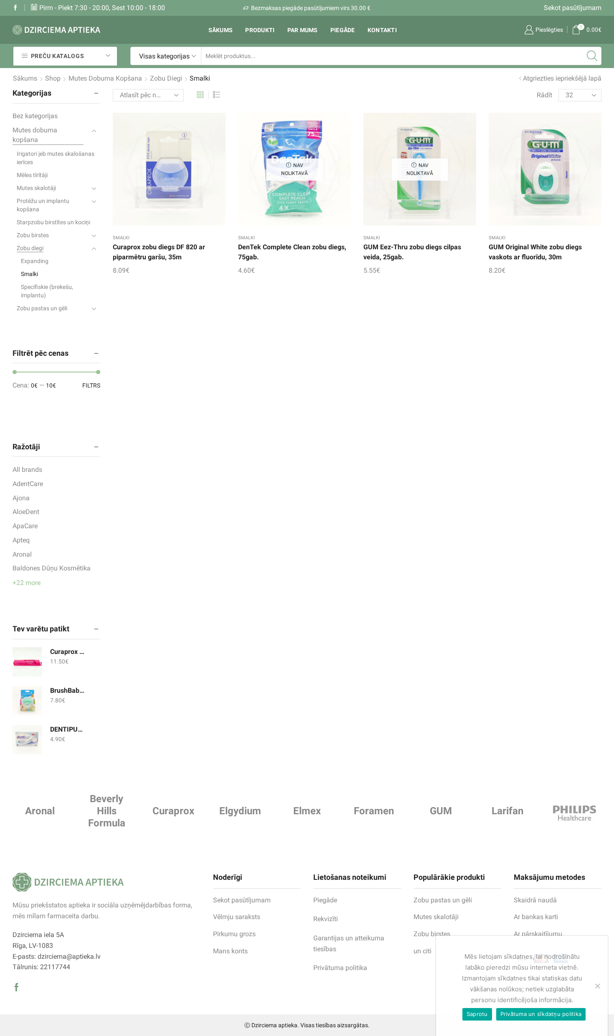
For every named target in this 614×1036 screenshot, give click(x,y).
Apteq (21, 540)
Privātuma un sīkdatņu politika (541, 1014)
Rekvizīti (325, 919)
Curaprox (173, 811)
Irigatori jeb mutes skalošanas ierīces (55, 157)
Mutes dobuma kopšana (105, 78)
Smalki (121, 238)
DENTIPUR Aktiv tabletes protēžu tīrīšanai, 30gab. (68, 729)
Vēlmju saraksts (236, 917)
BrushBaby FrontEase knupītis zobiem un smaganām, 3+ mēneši (68, 690)
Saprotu (477, 1014)
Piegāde (342, 30)
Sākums (220, 30)
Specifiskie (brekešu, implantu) (47, 291)
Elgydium (240, 811)
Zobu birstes (33, 235)
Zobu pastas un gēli (42, 308)
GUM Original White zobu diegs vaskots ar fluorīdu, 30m (535, 252)
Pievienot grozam (160, 172)
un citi (422, 951)
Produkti (259, 30)
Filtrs (91, 385)
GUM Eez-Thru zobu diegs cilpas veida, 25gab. (412, 252)
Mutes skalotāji (36, 188)
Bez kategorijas (35, 116)
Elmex (307, 811)
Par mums (302, 30)
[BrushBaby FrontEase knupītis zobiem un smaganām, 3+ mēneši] (27, 700)
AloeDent (26, 512)
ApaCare (25, 526)
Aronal (22, 554)
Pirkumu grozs (234, 934)
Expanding (34, 261)
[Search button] (592, 56)
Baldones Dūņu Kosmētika (52, 568)
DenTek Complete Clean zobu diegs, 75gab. (292, 252)
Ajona (21, 498)
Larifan (507, 811)
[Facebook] (15, 8)
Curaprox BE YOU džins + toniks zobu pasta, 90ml (68, 652)
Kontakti (382, 30)
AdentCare (28, 484)
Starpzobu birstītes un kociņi (53, 222)
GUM (441, 811)
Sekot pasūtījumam (572, 8)
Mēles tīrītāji (32, 175)
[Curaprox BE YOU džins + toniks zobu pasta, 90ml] (27, 661)
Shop (53, 78)
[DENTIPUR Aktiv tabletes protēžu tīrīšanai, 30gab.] (27, 739)
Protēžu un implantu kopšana (43, 205)
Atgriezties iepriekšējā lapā (562, 78)
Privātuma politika (340, 968)
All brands (27, 470)
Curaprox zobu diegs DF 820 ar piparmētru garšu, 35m (159, 252)
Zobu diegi (166, 78)
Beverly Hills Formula (106, 811)
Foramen (374, 811)
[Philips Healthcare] (574, 813)
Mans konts (230, 951)
